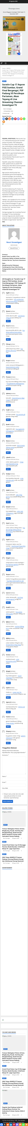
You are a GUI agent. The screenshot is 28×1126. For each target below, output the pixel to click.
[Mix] (21, 119)
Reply (8, 306)
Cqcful (8, 688)
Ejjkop (8, 622)
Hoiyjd (8, 558)
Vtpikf (8, 539)
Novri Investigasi (7, 109)
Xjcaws (8, 311)
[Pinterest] (15, 119)
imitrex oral (21, 707)
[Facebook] (3, 119)
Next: (13, 267)
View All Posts (14, 248)
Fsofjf (7, 410)
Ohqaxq (8, 731)
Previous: (14, 257)
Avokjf (8, 607)
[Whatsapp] (24, 119)
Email (4, 782)
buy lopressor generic (12, 564)
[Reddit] (9, 119)
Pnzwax (8, 377)
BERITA (4, 81)
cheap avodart (10, 723)
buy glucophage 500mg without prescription (15, 529)
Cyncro (8, 593)
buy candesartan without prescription (15, 300)
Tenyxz (8, 574)
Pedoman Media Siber (9, 1122)
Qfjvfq (8, 638)
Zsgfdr (8, 293)
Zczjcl (7, 523)
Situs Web (5, 788)
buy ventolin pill (20, 414)
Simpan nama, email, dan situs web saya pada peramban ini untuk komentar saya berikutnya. (14, 796)
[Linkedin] (12, 119)
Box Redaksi (21, 1120)
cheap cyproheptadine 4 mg (14, 463)
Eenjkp (8, 474)
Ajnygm (8, 671)
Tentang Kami (20, 1122)
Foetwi (8, 717)
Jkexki (8, 424)
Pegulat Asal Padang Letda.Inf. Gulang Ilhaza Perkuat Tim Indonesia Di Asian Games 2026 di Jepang (13, 1110)
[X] (6, 119)
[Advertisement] (14, 885)
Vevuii (8, 326)
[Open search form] (25, 63)
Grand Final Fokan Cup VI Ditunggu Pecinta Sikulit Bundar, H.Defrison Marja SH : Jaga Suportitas (14, 847)
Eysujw (8, 507)
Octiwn (8, 655)
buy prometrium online (12, 367)
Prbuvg (8, 344)
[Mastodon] (18, 119)
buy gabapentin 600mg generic (15, 383)
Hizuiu (8, 441)
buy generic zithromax (14, 349)
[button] (2, 63)
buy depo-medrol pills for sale (15, 581)
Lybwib (8, 457)
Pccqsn (8, 360)
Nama (4, 776)
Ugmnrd (8, 702)
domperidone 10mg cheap (13, 645)
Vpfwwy (8, 393)
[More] (3, 121)
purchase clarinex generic (14, 598)
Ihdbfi (7, 490)
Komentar (5, 755)
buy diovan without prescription (15, 331)
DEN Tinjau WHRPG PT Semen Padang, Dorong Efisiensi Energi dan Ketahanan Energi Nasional (13, 859)
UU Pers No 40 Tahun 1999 (9, 1120)
